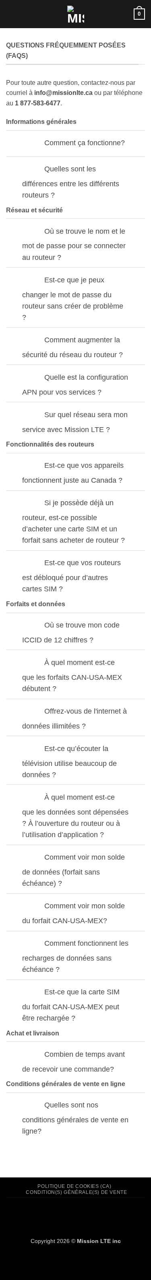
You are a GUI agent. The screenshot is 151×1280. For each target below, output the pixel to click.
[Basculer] (31, 143)
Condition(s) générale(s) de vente (76, 1192)
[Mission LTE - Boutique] (75, 14)
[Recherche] (125, 14)
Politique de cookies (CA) (74, 1186)
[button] (11, 14)
